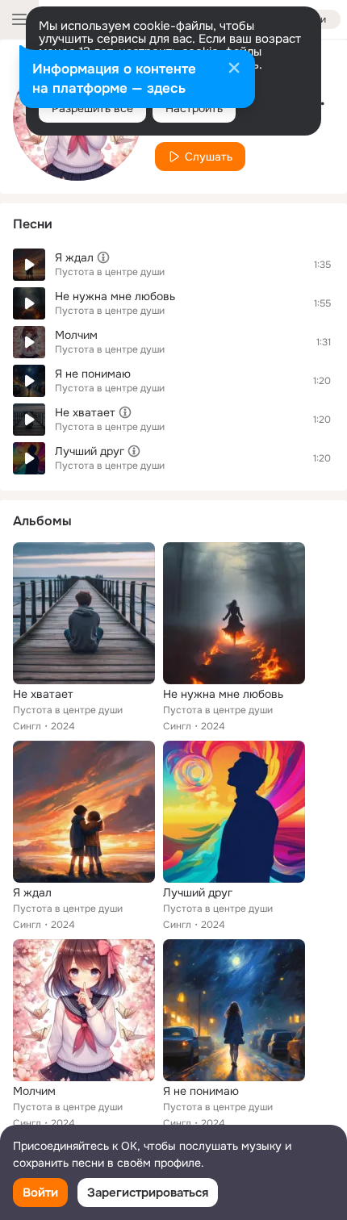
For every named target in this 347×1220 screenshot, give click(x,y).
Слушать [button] (208, 156)
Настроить (194, 108)
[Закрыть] (234, 69)
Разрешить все (92, 108)
